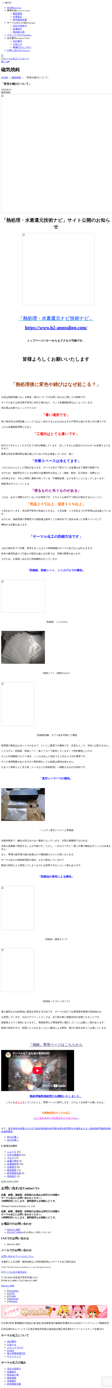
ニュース (11, 1151)
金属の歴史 (13, 1161)
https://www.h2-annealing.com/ (56, 327)
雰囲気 (9, 1131)
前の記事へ (13, 1137)
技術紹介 (11, 1176)
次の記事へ (13, 1140)
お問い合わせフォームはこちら (17, 1256)
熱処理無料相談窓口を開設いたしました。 (56, 1096)
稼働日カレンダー (22, 47)
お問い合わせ (18, 50)
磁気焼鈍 (17, 13)
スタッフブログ (19, 35)
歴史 (71, 1128)
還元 (10, 1128)
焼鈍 (92, 1128)
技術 (15, 1128)
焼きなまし (84, 1128)
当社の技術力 (20, 26)
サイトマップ (14, 1356)
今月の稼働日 (14, 1155)
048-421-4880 (13, 1229)
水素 (76, 1128)
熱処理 (98, 1128)
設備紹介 (17, 29)
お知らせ (17, 44)
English (10, 1350)
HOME (14, 7)
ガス (29, 1128)
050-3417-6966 (14, 1232)
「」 (56, 1118)
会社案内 (17, 41)
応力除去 (36, 1128)
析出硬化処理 (62, 1128)
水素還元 (17, 16)
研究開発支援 (20, 19)
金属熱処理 (13, 1164)
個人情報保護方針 (16, 1353)
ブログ (10, 1158)
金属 (3, 1131)
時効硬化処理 (48, 1128)
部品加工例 (18, 32)
